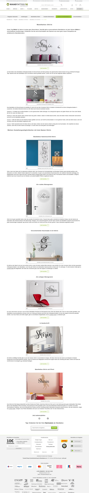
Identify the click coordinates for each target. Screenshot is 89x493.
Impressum (38, 448)
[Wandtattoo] (17, 4)
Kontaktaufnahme (38, 442)
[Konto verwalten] (72, 5)
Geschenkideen (77, 16)
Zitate (71, 8)
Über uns (50, 439)
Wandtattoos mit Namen (23, 19)
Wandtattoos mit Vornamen (35, 19)
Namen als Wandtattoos (64, 16)
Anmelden (18, 448)
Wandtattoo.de (9, 19)
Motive (36, 8)
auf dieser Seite (38, 174)
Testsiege (50, 444)
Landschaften (63, 8)
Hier (24, 222)
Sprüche (15, 8)
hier (69, 71)
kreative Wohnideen (49, 16)
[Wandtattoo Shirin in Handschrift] (44, 340)
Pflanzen (29, 8)
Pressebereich (50, 442)
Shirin (45, 19)
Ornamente (54, 8)
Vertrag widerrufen (50, 446)
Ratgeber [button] (79, 8)
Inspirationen (77, 446)
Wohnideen (77, 450)
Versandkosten (38, 446)
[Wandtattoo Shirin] (44, 49)
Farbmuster (38, 444)
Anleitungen (24, 16)
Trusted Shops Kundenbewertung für (35, 458)
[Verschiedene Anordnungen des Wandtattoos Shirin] (44, 89)
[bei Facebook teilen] (45, 419)
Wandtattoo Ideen (35, 16)
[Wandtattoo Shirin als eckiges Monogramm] (44, 293)
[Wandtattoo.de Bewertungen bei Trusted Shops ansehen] (64, 447)
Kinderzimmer (44, 8)
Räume (8, 8)
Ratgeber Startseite (13, 16)
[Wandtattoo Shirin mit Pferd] (44, 386)
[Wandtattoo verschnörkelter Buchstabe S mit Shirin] (44, 247)
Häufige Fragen (38, 439)
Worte (21, 8)
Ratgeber (15, 19)
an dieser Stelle (10, 268)
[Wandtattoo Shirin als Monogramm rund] (44, 201)
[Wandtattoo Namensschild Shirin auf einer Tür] (44, 153)
